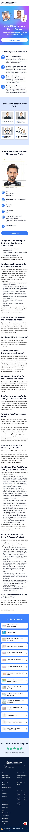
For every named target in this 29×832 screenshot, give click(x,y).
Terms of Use (5, 801)
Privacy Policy (5, 804)
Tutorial (4, 799)
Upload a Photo (14, 40)
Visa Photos (4, 780)
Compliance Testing (6, 787)
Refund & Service (6, 813)
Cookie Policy (5, 807)
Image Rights (5, 818)
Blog (3, 810)
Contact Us (4, 793)
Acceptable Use (5, 815)
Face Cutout (20, 780)
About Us (4, 796)
